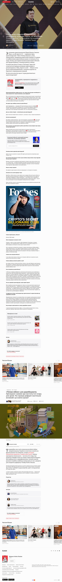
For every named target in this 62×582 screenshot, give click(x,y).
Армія (13, 518)
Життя (36, 4)
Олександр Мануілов (15, 498)
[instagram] (55, 551)
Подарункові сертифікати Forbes (7, 574)
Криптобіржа (14, 356)
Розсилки (21, 566)
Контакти (4, 564)
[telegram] (57, 551)
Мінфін (10, 518)
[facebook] (53, 551)
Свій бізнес (27, 4)
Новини (11, 4)
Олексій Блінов (14, 400)
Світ (33, 4)
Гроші (19, 4)
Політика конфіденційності (7, 568)
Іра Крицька (13, 480)
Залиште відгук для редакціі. (11, 352)
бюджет (7, 518)
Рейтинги (45, 4)
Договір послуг (4, 566)
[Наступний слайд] (59, 361)
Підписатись (36, 145)
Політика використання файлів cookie (19, 568)
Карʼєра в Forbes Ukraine (20, 564)
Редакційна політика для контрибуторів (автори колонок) (12, 571)
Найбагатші (50, 4)
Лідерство (40, 4)
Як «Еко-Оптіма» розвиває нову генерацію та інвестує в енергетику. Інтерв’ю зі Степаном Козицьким (13, 379)
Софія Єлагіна (18, 401)
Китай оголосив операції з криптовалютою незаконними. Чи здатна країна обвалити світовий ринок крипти (19, 323)
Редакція (16, 569)
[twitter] (51, 551)
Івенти (10, 566)
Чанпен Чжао (22, 356)
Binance (17, 356)
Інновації (22, 4)
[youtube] (59, 551)
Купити (19, 87)
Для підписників (5, 4)
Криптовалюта (8, 356)
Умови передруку (15, 566)
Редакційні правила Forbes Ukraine (8, 569)
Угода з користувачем (10, 564)
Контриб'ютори (56, 4)
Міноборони (17, 518)
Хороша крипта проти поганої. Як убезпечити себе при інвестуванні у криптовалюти (17, 330)
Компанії (15, 4)
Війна (31, 4)
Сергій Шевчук (11, 45)
